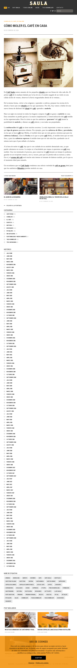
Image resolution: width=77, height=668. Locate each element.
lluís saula (58, 591)
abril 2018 (9, 456)
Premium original (31, 594)
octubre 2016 (10, 504)
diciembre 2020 (11, 369)
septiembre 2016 (11, 507)
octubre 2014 (10, 566)
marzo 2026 (10, 262)
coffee (50, 584)
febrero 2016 (10, 524)
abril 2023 (9, 298)
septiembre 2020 (11, 377)
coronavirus (9, 588)
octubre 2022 (10, 315)
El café (13, 21)
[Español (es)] (5, 8)
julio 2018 (9, 448)
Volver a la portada (14, 205)
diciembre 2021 (11, 338)
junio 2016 (9, 512)
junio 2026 (9, 256)
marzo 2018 (10, 459)
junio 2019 (9, 417)
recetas (49, 594)
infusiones (38, 591)
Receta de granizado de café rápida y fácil (19, 630)
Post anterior (10, 175)
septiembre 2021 (11, 346)
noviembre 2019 (11, 403)
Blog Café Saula (13, 3)
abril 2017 (9, 487)
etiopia (44, 588)
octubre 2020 (10, 374)
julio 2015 (9, 541)
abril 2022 (9, 326)
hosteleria (28, 591)
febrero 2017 (10, 493)
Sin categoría (11, 234)
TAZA (48, 7)
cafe (40, 578)
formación (66, 588)
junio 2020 (9, 383)
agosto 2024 (10, 267)
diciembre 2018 (11, 434)
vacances (8, 601)
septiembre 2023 (11, 284)
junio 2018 (9, 450)
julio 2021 (9, 349)
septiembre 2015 (11, 538)
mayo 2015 (9, 546)
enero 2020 (10, 397)
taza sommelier (49, 598)
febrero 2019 (10, 428)
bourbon (32, 578)
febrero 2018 (10, 462)
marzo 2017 (10, 490)
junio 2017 (9, 481)
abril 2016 (9, 518)
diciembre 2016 (11, 498)
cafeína (31, 581)
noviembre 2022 (11, 312)
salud (16, 598)
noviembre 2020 (11, 372)
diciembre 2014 (11, 560)
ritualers (8, 598)
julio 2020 (9, 380)
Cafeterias (10, 214)
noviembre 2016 (11, 501)
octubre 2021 (10, 343)
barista (25, 578)
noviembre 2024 (11, 264)
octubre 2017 (10, 473)
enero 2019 (10, 431)
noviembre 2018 (11, 436)
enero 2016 (10, 527)
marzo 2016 (10, 521)
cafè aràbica (40, 581)
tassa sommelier (36, 598)
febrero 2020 (10, 394)
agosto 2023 (10, 287)
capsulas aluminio (11, 584)
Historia (9, 225)
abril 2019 (9, 422)
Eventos (9, 222)
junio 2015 (9, 543)
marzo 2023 (10, 301)
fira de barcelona (54, 588)
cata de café (40, 584)
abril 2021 (9, 357)
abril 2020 (9, 388)
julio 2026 (9, 253)
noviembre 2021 (11, 341)
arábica (8, 578)
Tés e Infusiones (11, 242)
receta (41, 594)
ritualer (64, 594)
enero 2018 (10, 465)
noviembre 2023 (11, 281)
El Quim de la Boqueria (12, 197)
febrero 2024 (10, 273)
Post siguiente (66, 175)
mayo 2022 (9, 324)
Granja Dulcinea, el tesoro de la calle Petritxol (54, 198)
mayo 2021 (9, 355)
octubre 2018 (10, 439)
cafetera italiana (11, 581)
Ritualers (20, 21)
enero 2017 (10, 496)
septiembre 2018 (11, 442)
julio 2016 (9, 510)
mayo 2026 (9, 259)
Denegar (31, 663)
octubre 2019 (10, 405)
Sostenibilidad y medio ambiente (17, 236)
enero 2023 (10, 307)
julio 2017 (9, 479)
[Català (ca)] (9, 8)
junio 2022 (9, 321)
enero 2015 (10, 558)
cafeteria (22, 581)
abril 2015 (9, 549)
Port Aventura (10, 594)
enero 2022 (10, 335)
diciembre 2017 (11, 467)
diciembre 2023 (11, 278)
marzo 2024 (10, 270)
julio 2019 (9, 414)
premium (20, 594)
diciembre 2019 (11, 400)
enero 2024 (10, 276)
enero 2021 (10, 366)
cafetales (57, 578)
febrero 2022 (10, 332)
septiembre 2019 (11, 408)
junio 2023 (9, 293)
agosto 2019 (10, 411)
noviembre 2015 (11, 532)
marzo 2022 (10, 329)
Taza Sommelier (11, 239)
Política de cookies (42, 663)
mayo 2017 (9, 484)
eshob (27, 588)
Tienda (28, 7)
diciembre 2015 (11, 529)
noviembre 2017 (11, 470)
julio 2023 (9, 290)
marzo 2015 (10, 552)
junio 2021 (9, 352)
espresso (35, 588)
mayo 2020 (9, 386)
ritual (57, 594)
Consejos (7, 21)
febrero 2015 (10, 555)
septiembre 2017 (11, 476)
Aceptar (38, 658)
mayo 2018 (9, 453)
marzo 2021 (10, 360)
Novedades (10, 228)
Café (16, 7)
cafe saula (48, 578)
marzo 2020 (10, 391)
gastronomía (9, 591)
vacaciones (60, 598)
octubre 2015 (10, 535)
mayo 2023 (9, 295)
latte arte (48, 591)
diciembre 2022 (11, 309)
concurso (58, 584)
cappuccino (62, 581)
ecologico (19, 588)
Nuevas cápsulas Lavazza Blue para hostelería (54, 630)
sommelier (25, 598)
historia (19, 591)
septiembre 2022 (11, 318)
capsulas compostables (26, 584)
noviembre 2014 (11, 563)
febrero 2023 (10, 304)
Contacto (59, 7)
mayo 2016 (9, 515)
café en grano (51, 581)
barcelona (16, 578)
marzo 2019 (10, 425)
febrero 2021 (10, 363)
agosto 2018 (10, 445)
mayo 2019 (9, 419)
